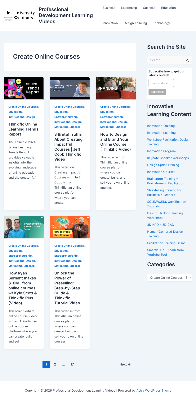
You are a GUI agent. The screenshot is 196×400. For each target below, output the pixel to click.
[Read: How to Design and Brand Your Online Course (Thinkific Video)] (116, 88)
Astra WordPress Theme (153, 390)
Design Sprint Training (163, 165)
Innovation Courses (161, 172)
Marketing (61, 126)
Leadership (129, 8)
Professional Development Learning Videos (66, 15)
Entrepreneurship (66, 116)
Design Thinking (135, 23)
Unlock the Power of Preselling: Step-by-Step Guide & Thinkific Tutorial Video (67, 288)
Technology (161, 23)
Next (125, 364)
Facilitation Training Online (166, 243)
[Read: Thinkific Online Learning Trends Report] (24, 88)
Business (109, 8)
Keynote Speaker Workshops (168, 158)
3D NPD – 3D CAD (160, 225)
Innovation (110, 23)
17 (72, 364)
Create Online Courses (23, 106)
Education (168, 8)
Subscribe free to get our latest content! (167, 73)
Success (149, 8)
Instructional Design (21, 116)
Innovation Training (161, 126)
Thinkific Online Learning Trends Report (23, 129)
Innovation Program (161, 151)
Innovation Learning (161, 133)
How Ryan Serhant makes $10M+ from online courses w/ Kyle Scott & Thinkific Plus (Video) (22, 288)
